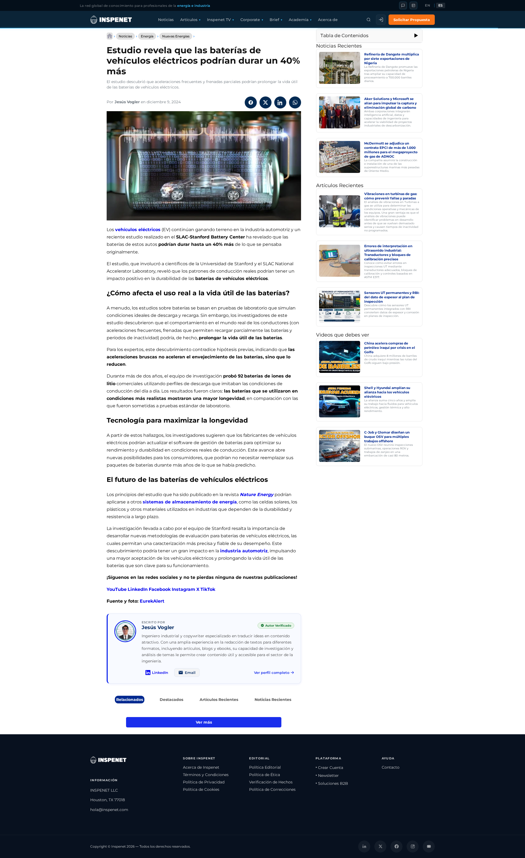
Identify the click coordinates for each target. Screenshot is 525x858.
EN (427, 5)
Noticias (166, 19)
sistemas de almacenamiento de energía (190, 502)
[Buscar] (368, 19)
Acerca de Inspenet (201, 767)
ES (440, 5)
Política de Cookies (201, 789)
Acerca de (328, 19)
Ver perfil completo (271, 672)
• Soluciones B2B (332, 783)
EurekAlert (152, 601)
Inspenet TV (219, 19)
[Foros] (403, 5)
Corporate (250, 19)
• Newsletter (327, 775)
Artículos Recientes (219, 699)
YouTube (117, 589)
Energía (147, 36)
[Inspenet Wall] (413, 5)
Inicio (110, 36)
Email (190, 672)
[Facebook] (396, 847)
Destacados (171, 699)
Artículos (188, 19)
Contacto (390, 767)
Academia (298, 19)
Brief (274, 19)
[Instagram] (413, 847)
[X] (380, 847)
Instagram (183, 589)
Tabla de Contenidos (344, 35)
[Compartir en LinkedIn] (280, 102)
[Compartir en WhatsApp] (295, 102)
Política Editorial (265, 767)
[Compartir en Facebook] (251, 102)
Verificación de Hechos (271, 782)
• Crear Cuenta (329, 767)
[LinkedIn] (364, 847)
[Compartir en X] (265, 102)
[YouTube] (429, 847)
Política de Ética (264, 775)
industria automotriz (244, 550)
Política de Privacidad (203, 782)
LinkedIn (138, 589)
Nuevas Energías (175, 36)
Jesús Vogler (127, 101)
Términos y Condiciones (206, 775)
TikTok (207, 589)
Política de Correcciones (272, 789)
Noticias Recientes (273, 699)
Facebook (160, 589)
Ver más (204, 722)
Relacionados (129, 699)
